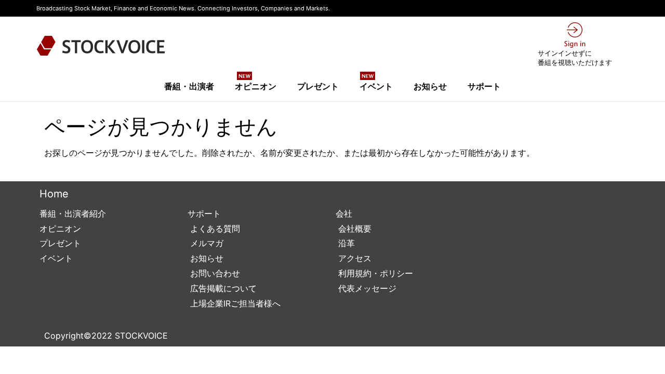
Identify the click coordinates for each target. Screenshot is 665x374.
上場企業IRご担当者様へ (234, 303)
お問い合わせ (214, 273)
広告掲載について (222, 288)
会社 (344, 213)
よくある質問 (214, 228)
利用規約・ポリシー (374, 273)
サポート (484, 86)
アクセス (353, 258)
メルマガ (205, 243)
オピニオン (255, 83)
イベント (376, 83)
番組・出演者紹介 (72, 213)
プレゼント (318, 86)
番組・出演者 (189, 86)
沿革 (345, 243)
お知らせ (430, 86)
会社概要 (353, 228)
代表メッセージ (366, 288)
